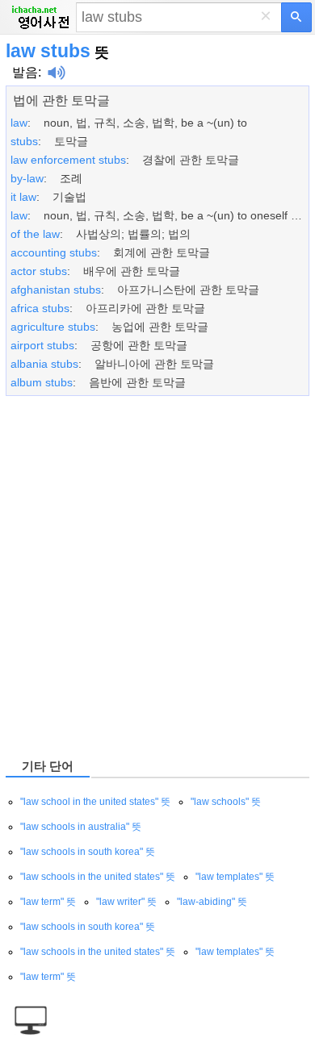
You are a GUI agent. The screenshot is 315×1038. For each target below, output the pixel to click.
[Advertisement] (157, 576)
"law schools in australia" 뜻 (80, 826)
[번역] (296, 17)
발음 (25, 72)
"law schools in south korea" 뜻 (87, 851)
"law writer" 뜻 (126, 901)
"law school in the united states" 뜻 (95, 801)
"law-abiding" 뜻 (212, 901)
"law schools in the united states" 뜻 (97, 876)
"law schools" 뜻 (226, 801)
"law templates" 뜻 (235, 876)
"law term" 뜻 (48, 901)
